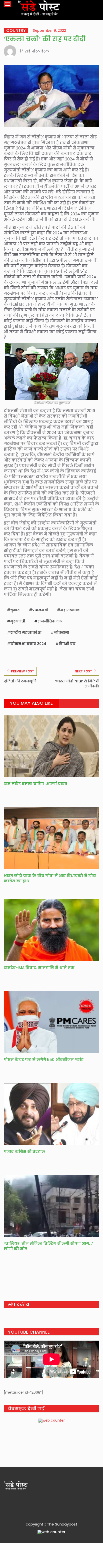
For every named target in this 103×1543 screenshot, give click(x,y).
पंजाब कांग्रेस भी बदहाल (25, 1151)
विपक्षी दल (67, 643)
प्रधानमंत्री (40, 609)
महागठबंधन (70, 609)
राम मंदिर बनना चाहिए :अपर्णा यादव (35, 783)
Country (16, 30)
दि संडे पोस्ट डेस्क (34, 51)
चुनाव (15, 609)
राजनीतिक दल (50, 621)
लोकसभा (61, 632)
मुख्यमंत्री (17, 621)
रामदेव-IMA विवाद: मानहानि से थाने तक (39, 967)
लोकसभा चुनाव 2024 (28, 643)
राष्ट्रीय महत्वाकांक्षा (26, 632)
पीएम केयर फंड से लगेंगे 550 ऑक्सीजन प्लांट (44, 1059)
